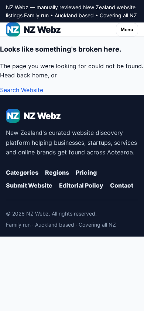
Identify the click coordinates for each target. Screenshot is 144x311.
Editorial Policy (81, 185)
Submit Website (29, 185)
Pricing (86, 172)
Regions (57, 172)
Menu (127, 29)
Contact (121, 185)
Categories (22, 172)
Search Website (21, 90)
